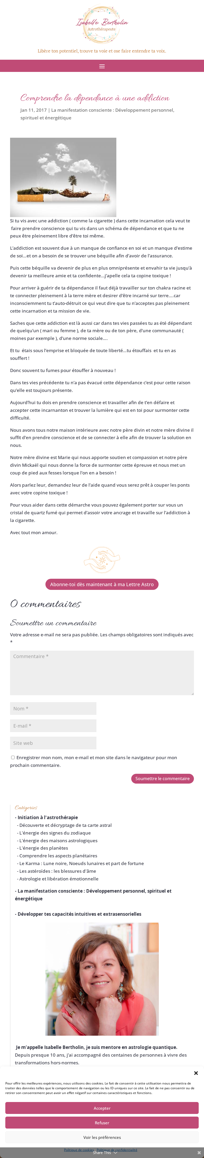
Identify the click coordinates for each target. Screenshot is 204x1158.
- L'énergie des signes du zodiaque (53, 833)
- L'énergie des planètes (41, 848)
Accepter (102, 1108)
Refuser (102, 1122)
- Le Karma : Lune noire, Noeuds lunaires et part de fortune (79, 863)
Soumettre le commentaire (162, 778)
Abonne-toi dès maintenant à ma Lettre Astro (102, 584)
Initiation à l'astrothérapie (48, 817)
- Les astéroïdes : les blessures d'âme (55, 871)
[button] (196, 1073)
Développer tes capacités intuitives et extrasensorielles (79, 914)
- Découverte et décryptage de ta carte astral (63, 825)
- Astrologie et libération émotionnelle (57, 879)
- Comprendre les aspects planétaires (56, 856)
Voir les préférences (102, 1137)
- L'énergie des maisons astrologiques (56, 840)
